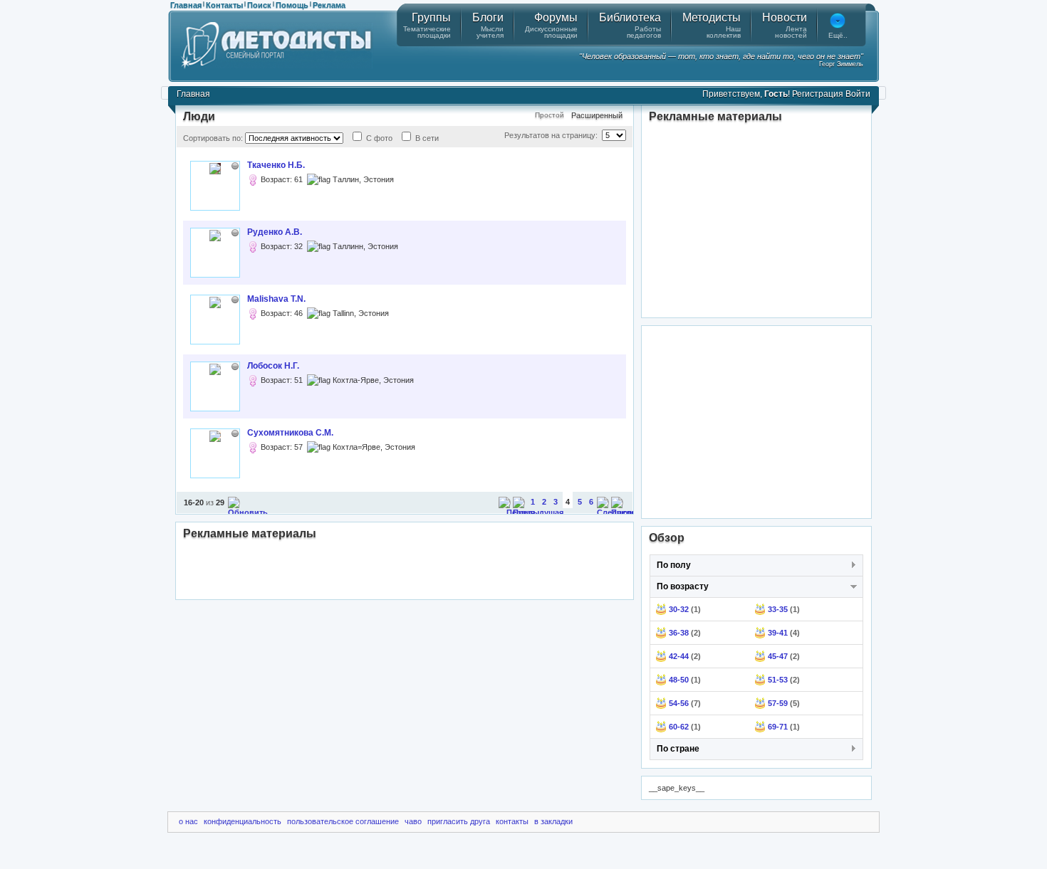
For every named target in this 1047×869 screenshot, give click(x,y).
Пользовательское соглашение (343, 821)
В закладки (553, 821)
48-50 (679, 679)
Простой (549, 115)
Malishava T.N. (276, 299)
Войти (857, 94)
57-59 (778, 703)
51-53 (778, 679)
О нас (188, 821)
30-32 (679, 609)
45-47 (778, 656)
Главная (186, 5)
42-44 (679, 656)
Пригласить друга (458, 821)
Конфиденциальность (242, 821)
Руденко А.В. (274, 232)
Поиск (259, 5)
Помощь (292, 5)
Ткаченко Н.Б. (276, 165)
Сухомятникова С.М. (290, 433)
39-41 (778, 632)
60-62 (679, 726)
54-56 (679, 703)
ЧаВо (413, 821)
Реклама (329, 5)
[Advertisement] (404, 570)
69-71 (778, 726)
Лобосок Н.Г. (273, 366)
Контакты (224, 5)
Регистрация (817, 94)
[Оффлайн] (235, 166)
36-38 (679, 632)
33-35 (778, 609)
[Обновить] (248, 512)
